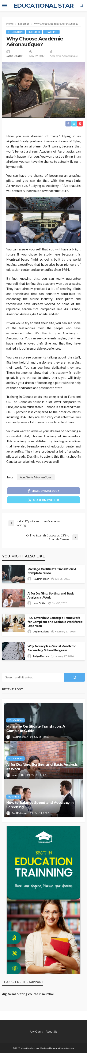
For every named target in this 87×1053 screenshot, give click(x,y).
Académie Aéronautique (64, 55)
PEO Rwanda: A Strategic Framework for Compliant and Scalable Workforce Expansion (55, 622)
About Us (51, 1031)
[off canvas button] (4, 5)
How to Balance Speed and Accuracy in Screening (39, 804)
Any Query (36, 1031)
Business (13, 796)
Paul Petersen (41, 578)
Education (15, 32)
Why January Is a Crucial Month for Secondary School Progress (51, 648)
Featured (34, 32)
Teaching (51, 32)
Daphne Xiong (41, 631)
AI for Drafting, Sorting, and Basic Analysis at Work (51, 595)
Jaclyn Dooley (14, 55)
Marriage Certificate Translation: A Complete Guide (51, 571)
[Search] (81, 5)
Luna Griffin (39, 603)
